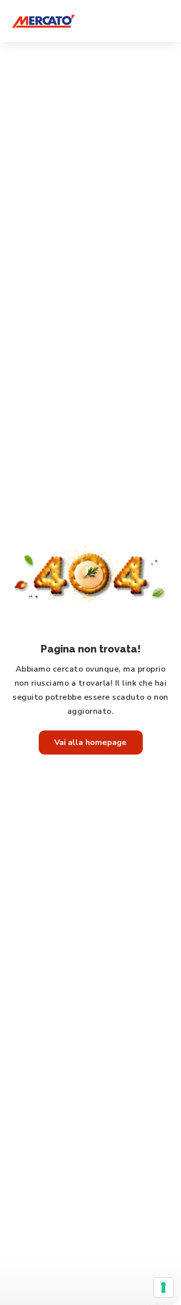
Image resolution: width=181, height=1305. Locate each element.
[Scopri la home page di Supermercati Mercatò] (43, 21)
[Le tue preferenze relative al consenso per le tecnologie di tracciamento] (163, 1287)
